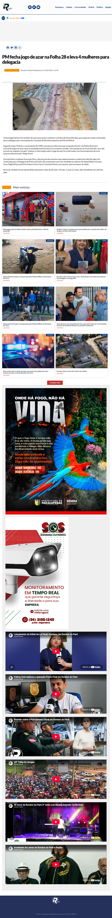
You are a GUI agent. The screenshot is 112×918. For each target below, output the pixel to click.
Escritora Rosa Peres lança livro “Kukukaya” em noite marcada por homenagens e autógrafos (81, 277)
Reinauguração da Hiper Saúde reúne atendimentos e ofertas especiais (25, 230)
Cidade (69, 7)
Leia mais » (6, 233)
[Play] (3, 18)
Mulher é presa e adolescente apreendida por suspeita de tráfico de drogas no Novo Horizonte (82, 230)
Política (99, 7)
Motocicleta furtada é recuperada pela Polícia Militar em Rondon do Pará (27, 277)
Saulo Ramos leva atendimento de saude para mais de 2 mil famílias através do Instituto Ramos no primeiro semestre (82, 324)
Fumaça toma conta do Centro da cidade (72, 371)
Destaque (59, 7)
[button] (8, 48)
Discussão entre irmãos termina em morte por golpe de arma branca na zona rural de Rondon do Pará (25, 372)
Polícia (91, 7)
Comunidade (80, 7)
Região (108, 7)
